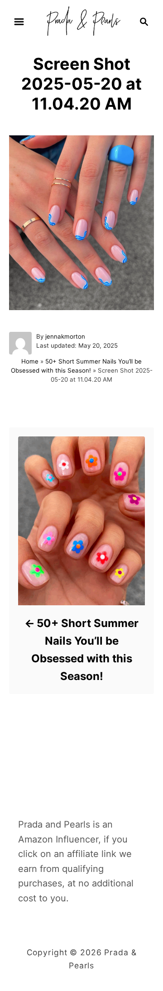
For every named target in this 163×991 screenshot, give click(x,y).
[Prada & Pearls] (81, 20)
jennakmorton (65, 336)
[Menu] (19, 21)
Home (29, 361)
